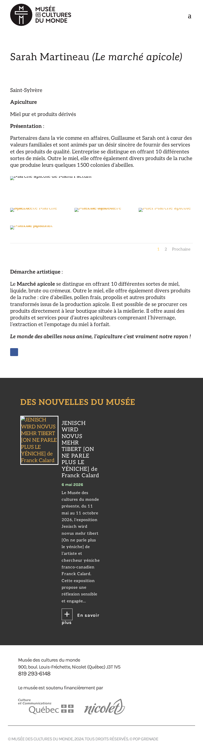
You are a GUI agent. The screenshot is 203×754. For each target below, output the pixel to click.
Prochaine (181, 249)
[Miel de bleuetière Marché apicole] (102, 208)
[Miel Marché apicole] (165, 208)
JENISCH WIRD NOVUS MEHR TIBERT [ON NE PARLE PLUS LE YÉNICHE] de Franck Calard (80, 449)
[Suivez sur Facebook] (14, 352)
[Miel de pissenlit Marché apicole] (37, 225)
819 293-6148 (34, 673)
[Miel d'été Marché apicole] (37, 208)
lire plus (81, 616)
